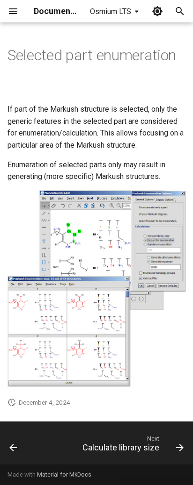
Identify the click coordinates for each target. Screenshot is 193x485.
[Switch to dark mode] (157, 11)
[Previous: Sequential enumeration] (13, 446)
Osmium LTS (110, 11)
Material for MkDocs (64, 474)
